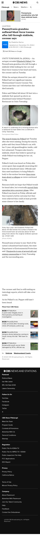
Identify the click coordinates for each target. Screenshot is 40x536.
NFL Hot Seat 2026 (9, 385)
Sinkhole (9, 353)
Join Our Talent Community (12, 502)
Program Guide (7, 425)
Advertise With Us (8, 432)
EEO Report (6, 462)
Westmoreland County (22, 353)
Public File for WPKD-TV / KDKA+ (14, 452)
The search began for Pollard (14, 139)
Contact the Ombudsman (11, 512)
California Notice (8, 475)
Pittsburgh (5, 7)
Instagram (5, 405)
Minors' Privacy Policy (9, 485)
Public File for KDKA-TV (10, 448)
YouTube (5, 398)
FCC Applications (8, 458)
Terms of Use (6, 482)
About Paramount (8, 495)
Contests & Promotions (10, 428)
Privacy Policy (7, 472)
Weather (24, 7)
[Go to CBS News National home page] (20, 2)
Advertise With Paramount (11, 498)
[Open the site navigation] (7, 2)
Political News (7, 378)
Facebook (5, 401)
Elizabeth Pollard (24, 61)
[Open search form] (37, 2)
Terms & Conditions (9, 435)
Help (3, 505)
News (16, 7)
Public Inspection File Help (11, 455)
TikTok (4, 408)
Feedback (5, 509)
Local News (6, 26)
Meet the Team (7, 421)
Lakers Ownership (8, 388)
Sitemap (5, 439)
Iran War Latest (7, 381)
